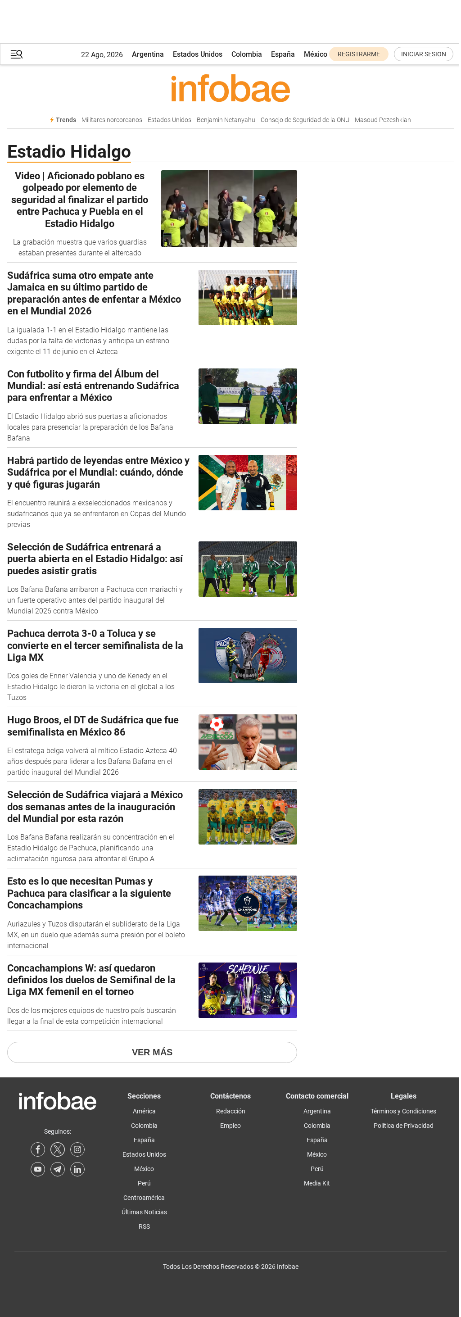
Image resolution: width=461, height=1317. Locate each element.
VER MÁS (152, 1052)
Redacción (230, 1111)
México (315, 54)
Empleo (230, 1125)
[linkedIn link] (77, 1169)
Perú (144, 1183)
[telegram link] (57, 1169)
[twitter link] (57, 1149)
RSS (144, 1226)
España (283, 54)
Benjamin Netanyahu (226, 120)
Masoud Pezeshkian (383, 120)
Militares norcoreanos (111, 120)
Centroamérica (144, 1197)
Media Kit (317, 1183)
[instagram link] (77, 1149)
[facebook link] (38, 1149)
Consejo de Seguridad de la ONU (305, 120)
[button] (17, 54)
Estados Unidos (197, 54)
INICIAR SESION (423, 54)
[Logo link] (230, 88)
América (144, 1111)
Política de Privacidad (404, 1125)
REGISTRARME (359, 54)
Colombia (246, 54)
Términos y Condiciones (403, 1111)
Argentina (148, 54)
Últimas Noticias (144, 1212)
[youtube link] (38, 1169)
